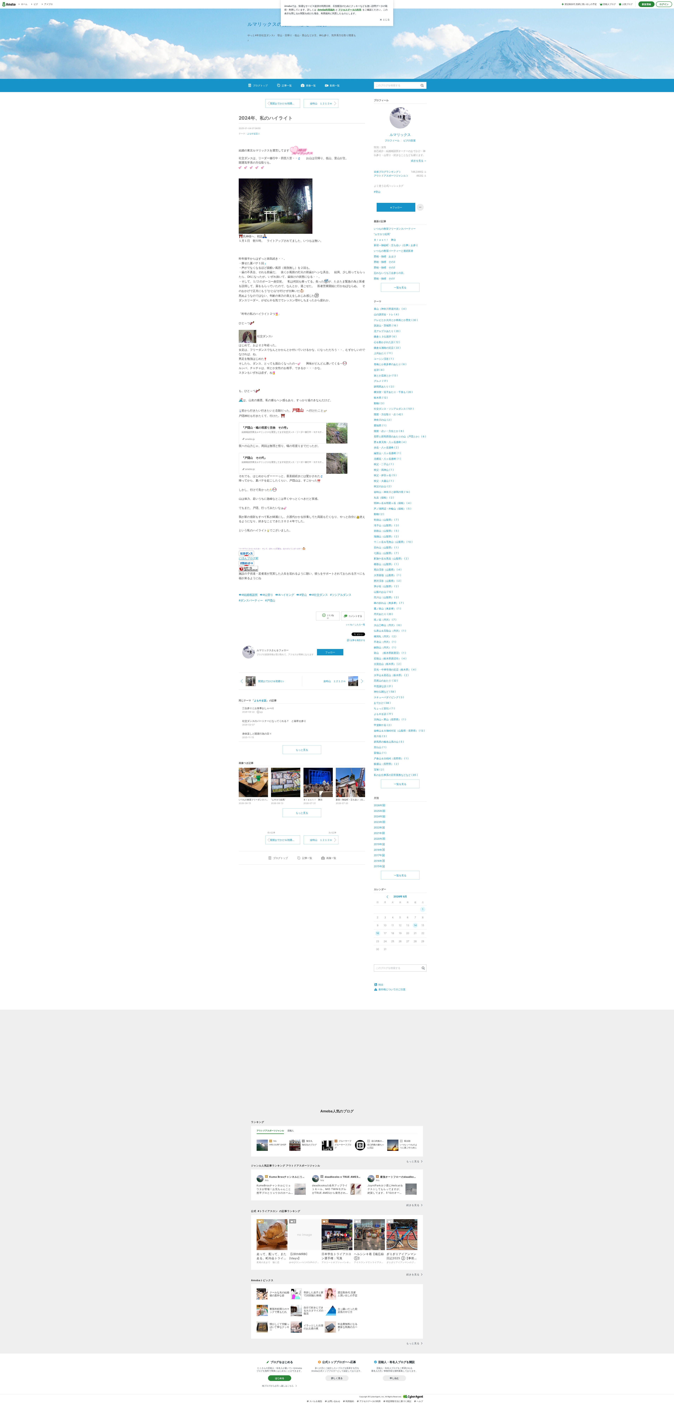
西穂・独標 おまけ (385, 256)
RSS (380, 984)
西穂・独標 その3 (384, 261)
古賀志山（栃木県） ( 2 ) (387, 663)
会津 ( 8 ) (379, 369)
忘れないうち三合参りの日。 (390, 272)
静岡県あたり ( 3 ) (384, 386)
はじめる (279, 1378)
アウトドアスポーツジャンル (390, 175)
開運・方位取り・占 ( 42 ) (388, 414)
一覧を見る (400, 287)
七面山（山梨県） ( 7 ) (386, 553)
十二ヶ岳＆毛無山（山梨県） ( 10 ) (393, 541)
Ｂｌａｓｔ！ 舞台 (385, 239)
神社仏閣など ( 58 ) (385, 691)
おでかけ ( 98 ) (382, 702)
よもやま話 (252, 133)
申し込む (394, 1378)
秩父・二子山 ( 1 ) (384, 464)
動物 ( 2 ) (379, 514)
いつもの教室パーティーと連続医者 (393, 250)
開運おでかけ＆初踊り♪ (283, 103)
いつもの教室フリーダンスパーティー (395, 228)
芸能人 (291, 1130)
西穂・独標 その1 (384, 278)
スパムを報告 (315, 1401)
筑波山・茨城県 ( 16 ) (386, 325)
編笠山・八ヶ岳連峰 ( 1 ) (387, 453)
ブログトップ (260, 85)
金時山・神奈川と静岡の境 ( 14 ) (392, 491)
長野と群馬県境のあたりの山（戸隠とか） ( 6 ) (400, 436)
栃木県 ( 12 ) (381, 397)
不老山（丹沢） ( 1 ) (385, 641)
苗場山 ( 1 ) (380, 752)
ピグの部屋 (409, 140)
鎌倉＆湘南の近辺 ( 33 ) (387, 347)
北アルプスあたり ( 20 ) (387, 331)
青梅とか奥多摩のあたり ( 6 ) (390, 364)
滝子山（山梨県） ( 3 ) (386, 525)
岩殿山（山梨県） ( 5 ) (386, 530)
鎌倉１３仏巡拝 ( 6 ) (385, 336)
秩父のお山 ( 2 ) (382, 486)
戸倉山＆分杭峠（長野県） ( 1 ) (391, 758)
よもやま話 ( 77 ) (383, 713)
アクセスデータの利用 (370, 1401)
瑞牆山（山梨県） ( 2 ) (386, 536)
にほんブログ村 (248, 558)
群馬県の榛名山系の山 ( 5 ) (389, 741)
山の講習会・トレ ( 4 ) (386, 314)
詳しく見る (337, 1378)
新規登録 (646, 4)
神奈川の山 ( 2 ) (382, 419)
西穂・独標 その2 (384, 267)
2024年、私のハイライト (266, 118)
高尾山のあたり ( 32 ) (386, 680)
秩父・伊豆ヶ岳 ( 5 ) (385, 475)
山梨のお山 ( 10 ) (383, 591)
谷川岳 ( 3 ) (380, 736)
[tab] (270, 1130)
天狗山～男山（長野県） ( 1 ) (390, 719)
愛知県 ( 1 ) (380, 425)
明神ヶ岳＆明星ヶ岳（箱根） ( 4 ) (392, 502)
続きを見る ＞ (419, 160)
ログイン (664, 4)
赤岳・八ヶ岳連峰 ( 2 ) (386, 447)
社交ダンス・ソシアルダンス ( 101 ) (394, 408)
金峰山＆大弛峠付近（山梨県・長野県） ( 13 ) (399, 730)
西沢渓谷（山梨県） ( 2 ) (387, 580)
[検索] (422, 85)
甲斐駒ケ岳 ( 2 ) (382, 724)
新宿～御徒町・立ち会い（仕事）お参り (396, 245)
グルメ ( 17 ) (381, 380)
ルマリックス (400, 135)
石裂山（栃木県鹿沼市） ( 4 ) (390, 658)
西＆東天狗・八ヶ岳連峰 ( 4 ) (390, 442)
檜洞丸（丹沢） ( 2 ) (385, 636)
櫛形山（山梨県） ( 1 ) (386, 564)
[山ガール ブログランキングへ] (248, 568)
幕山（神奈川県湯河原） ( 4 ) (390, 308)
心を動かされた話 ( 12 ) (387, 342)
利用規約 (350, 1401)
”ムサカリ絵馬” (382, 234)
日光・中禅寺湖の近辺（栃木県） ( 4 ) (395, 669)
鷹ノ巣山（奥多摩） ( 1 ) (387, 608)
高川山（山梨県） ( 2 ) (386, 597)
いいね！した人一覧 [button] (355, 624)
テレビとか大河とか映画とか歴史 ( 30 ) (396, 319)
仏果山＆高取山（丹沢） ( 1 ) (390, 630)
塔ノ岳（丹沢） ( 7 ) (385, 619)
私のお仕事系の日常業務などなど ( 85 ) (396, 774)
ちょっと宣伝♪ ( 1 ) (384, 708)
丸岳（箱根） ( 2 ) (384, 497)
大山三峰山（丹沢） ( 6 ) (387, 625)
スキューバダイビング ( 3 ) (389, 697)
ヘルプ (420, 1401)
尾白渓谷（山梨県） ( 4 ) (387, 569)
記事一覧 (287, 85)
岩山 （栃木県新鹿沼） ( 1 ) (390, 652)
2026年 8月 (400, 896)
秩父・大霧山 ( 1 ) (384, 480)
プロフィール (392, 140)
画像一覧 (311, 85)
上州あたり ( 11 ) (383, 353)
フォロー (330, 652)
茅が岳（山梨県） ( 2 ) (386, 586)
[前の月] (387, 897)
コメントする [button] (355, 616)
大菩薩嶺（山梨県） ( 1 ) (387, 575)
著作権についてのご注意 (391, 989)
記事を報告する (357, 640)
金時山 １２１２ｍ (321, 103)
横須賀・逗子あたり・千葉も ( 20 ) (393, 391)
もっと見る (302, 749)
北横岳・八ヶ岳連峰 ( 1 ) (387, 458)
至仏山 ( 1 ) (380, 747)
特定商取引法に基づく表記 (398, 1401)
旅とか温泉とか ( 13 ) (386, 375)
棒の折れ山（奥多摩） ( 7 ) (389, 602)
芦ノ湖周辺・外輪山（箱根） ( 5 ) (392, 508)
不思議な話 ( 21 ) (383, 686)
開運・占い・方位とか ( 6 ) (389, 430)
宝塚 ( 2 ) (379, 769)
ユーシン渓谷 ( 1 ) (384, 358)
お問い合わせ (334, 1401)
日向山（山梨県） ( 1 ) (386, 547)
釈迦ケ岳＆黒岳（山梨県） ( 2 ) (391, 558)
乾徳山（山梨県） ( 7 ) (386, 519)
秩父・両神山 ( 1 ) (384, 469)
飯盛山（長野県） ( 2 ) (386, 763)
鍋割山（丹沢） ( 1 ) (385, 647)
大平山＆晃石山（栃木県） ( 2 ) (391, 675)
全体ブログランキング (386, 171)
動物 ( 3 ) (379, 403)
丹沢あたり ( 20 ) (383, 613)
